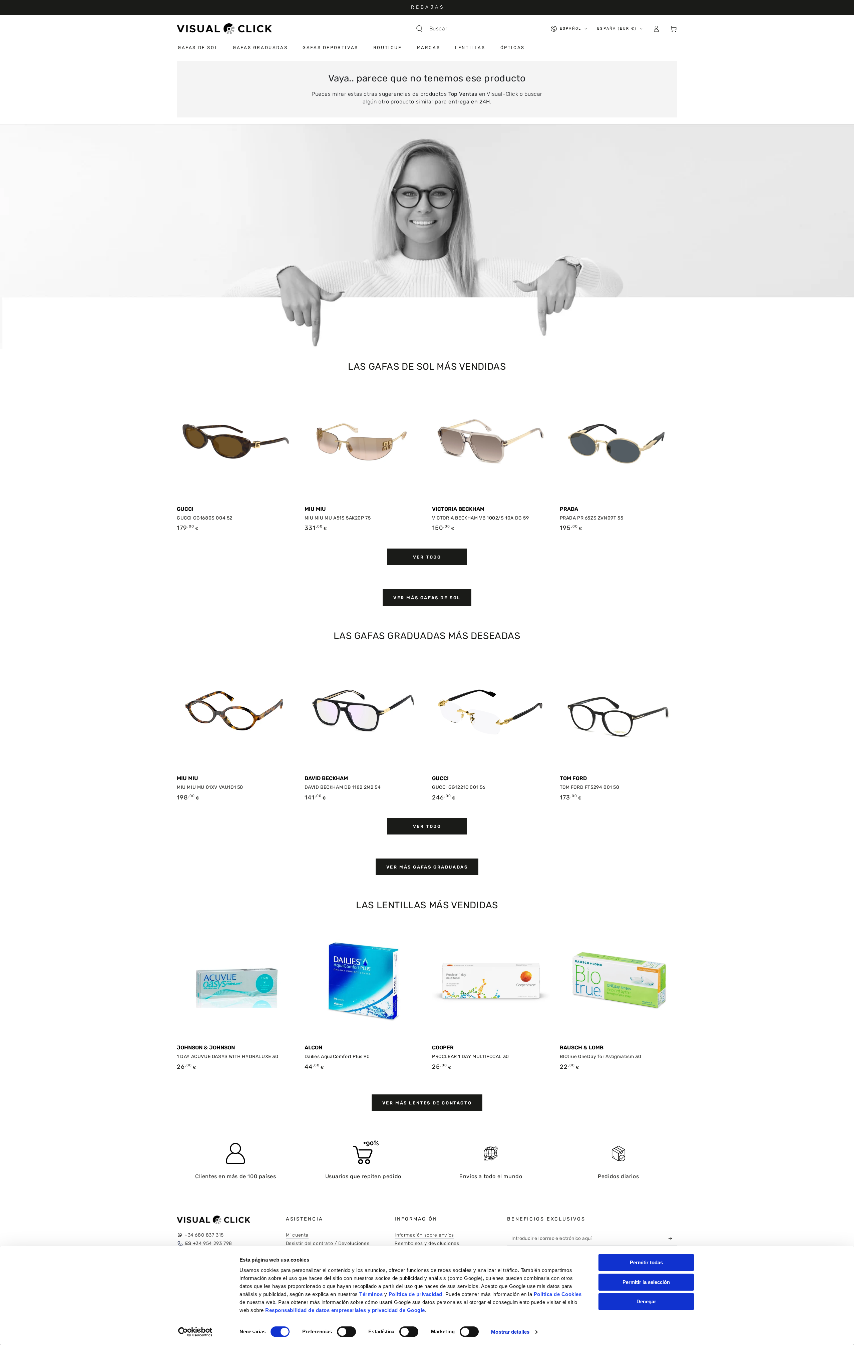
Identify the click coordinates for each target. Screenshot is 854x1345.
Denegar (646, 1301)
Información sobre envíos (424, 1235)
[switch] (346, 1331)
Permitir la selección (646, 1282)
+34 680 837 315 (204, 1235)
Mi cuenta (297, 1235)
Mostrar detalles (510, 1332)
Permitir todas (646, 1262)
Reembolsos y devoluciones (427, 1243)
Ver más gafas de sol (427, 597)
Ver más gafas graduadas (427, 867)
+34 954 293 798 (208, 1243)
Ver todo (427, 557)
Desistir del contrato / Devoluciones (328, 1243)
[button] (435, 28)
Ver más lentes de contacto (427, 1102)
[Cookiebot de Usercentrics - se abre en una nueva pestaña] (195, 1332)
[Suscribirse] (672, 1238)
